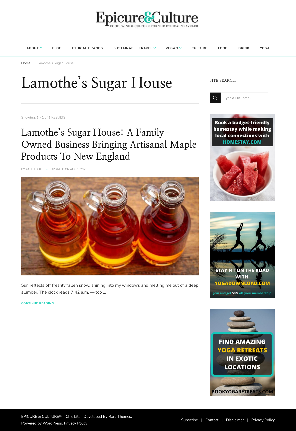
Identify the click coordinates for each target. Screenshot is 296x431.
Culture (199, 48)
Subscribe (189, 420)
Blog (57, 48)
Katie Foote (34, 169)
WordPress (52, 423)
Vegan (172, 48)
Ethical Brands (87, 48)
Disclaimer (235, 420)
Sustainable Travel (133, 48)
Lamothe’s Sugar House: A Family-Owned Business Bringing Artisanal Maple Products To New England (109, 145)
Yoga (265, 48)
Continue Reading (37, 303)
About (32, 48)
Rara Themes (120, 416)
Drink (243, 48)
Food (223, 48)
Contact (211, 420)
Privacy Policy (75, 423)
